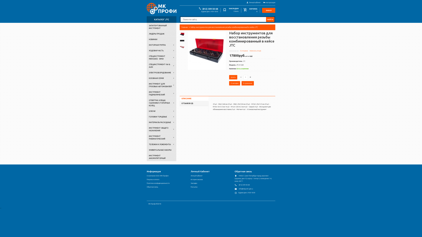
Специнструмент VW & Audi (159, 65)
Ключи (152, 111)
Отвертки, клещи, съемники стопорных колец (159, 103)
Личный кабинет (255, 2)
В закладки (234, 83)
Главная (184, 27)
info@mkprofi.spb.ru (246, 189)
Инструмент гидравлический (157, 93)
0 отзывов (244, 51)
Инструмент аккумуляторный (157, 157)
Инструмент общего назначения (158, 129)
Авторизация (270, 2)
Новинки (153, 39)
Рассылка (194, 187)
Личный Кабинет (197, 176)
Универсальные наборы (160, 150)
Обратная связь (152, 187)
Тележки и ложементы (160, 144)
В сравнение (247, 83)
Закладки (194, 183)
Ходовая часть (156, 51)
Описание (186, 99)
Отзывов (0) (187, 103)
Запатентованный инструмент (158, 27)
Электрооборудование (160, 73)
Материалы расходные (160, 122)
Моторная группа (157, 45)
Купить (233, 77)
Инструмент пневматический (157, 137)
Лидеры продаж (156, 34)
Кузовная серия (156, 78)
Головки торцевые (158, 117)
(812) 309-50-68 (210, 9)
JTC (244, 61)
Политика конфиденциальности (158, 183)
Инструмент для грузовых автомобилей (160, 85)
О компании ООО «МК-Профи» (158, 176)
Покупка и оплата (153, 179)
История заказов (197, 179)
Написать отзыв (255, 51)
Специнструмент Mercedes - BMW (157, 57)
